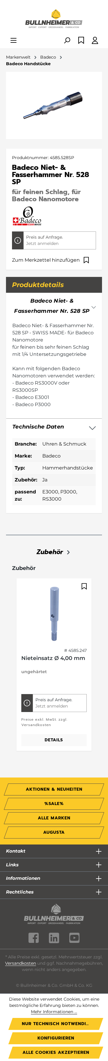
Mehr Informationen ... (54, 1011)
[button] (54, 427)
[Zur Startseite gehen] (54, 19)
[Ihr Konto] (95, 41)
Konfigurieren (56, 1038)
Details (54, 740)
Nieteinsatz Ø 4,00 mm (53, 658)
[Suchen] (66, 41)
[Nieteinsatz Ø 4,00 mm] (54, 613)
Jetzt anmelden (42, 243)
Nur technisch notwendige (57, 1024)
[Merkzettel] (81, 41)
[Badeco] (27, 216)
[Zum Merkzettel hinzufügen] (83, 586)
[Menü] (13, 41)
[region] (54, 668)
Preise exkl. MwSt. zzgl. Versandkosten (44, 722)
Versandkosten (20, 963)
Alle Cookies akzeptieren (55, 1052)
